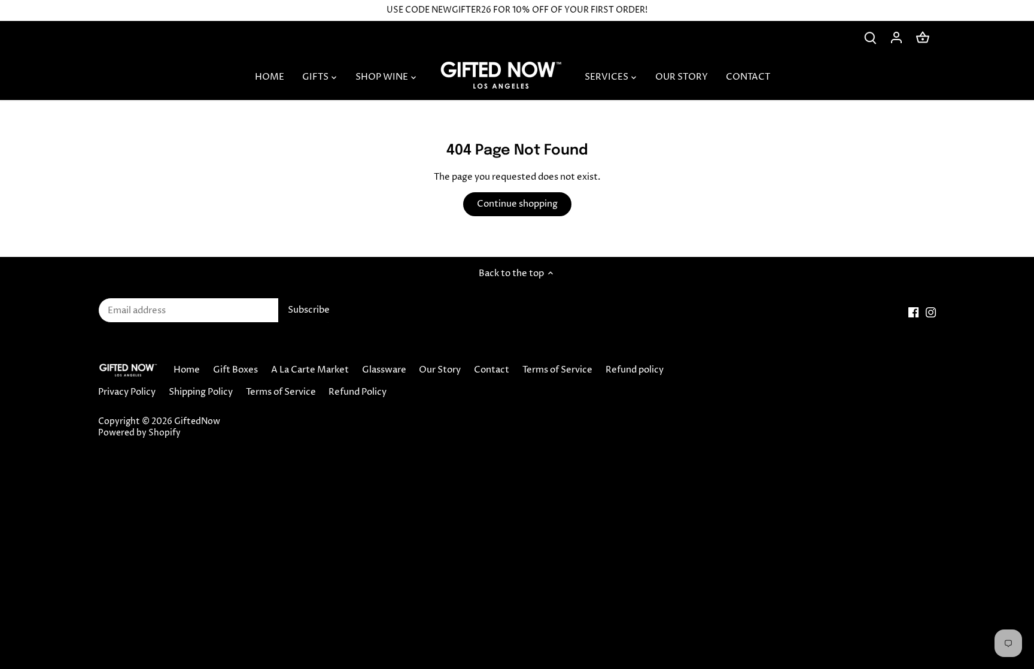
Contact (491, 370)
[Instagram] (931, 312)
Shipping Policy (201, 392)
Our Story (440, 370)
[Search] (870, 37)
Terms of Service (557, 370)
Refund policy (635, 370)
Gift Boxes (235, 370)
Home (187, 370)
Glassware (384, 370)
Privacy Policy (127, 392)
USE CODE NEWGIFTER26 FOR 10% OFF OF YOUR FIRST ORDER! (517, 10)
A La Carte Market (310, 370)
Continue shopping (517, 204)
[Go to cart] (923, 37)
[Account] (896, 37)
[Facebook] (913, 312)
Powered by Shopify (139, 433)
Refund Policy (358, 392)
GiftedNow (197, 421)
